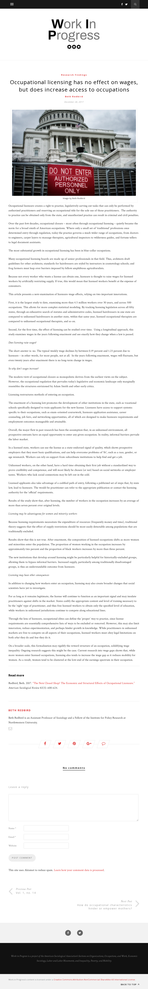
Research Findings (74, 74)
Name (12, 828)
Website (12, 845)
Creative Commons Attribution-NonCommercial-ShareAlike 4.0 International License (94, 979)
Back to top (129, 984)
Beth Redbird (74, 96)
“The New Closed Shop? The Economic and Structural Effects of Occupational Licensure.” (84, 683)
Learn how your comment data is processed (79, 870)
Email (12, 837)
